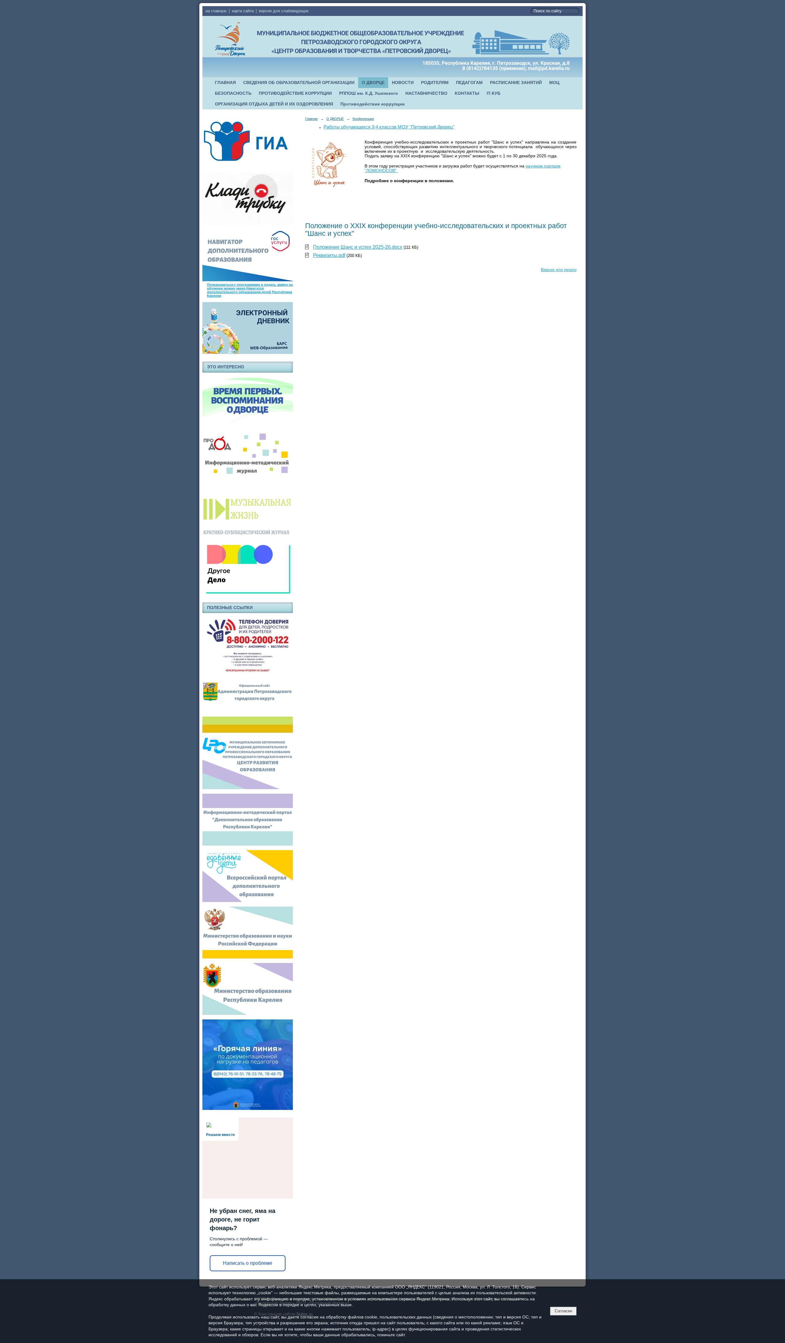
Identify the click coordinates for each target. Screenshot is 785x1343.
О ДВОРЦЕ (373, 82)
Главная (311, 119)
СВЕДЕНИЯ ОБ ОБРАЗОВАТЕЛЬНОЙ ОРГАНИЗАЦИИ (298, 82)
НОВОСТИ (403, 82)
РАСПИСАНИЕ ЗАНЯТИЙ (516, 82)
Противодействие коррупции (372, 104)
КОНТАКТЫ (467, 93)
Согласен (563, 1311)
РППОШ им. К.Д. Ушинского (368, 93)
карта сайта (243, 11)
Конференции (363, 119)
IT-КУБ (493, 93)
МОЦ (554, 82)
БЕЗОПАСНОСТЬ (233, 93)
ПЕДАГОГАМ (469, 82)
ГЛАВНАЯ (225, 82)
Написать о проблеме (247, 1263)
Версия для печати (558, 270)
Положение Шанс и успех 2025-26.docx (357, 247)
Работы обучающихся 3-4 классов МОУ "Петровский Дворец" (389, 127)
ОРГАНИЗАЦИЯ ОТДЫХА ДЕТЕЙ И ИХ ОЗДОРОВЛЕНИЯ (274, 104)
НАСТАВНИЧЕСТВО (426, 93)
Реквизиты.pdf (329, 255)
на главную (216, 11)
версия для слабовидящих (284, 11)
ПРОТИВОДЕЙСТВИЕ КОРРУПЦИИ (295, 93)
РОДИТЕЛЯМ (435, 82)
